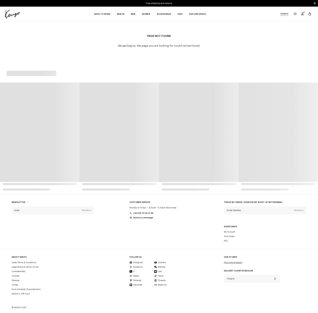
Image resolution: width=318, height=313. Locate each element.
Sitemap (16, 280)
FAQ (226, 241)
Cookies (16, 276)
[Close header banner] (314, 3)
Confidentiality (18, 271)
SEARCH (284, 14)
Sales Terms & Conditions (24, 263)
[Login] (302, 14)
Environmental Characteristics (26, 289)
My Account (229, 232)
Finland (230, 279)
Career (15, 285)
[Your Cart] (310, 14)
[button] (53, 210)
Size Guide (229, 236)
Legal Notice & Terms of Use (25, 267)
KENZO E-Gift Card (21, 294)
